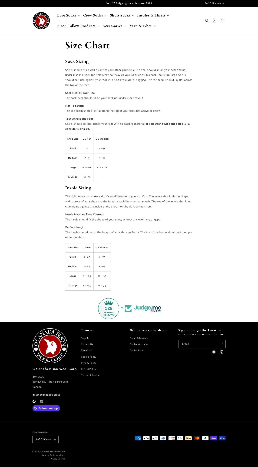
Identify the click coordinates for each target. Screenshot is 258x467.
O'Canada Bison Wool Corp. (53, 451)
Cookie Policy (88, 357)
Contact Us (87, 344)
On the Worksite (139, 344)
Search (85, 338)
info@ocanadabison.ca (46, 394)
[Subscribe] (221, 344)
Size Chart (86, 351)
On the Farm (137, 351)
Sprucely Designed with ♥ (53, 455)
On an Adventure (139, 338)
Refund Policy (88, 369)
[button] (68, 15)
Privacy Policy (88, 363)
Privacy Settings (58, 459)
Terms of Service (90, 375)
